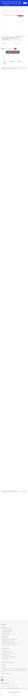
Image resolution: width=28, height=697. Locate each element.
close (25, 3)
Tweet (4, 61)
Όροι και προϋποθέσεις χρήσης (8, 641)
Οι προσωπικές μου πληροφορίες (9, 657)
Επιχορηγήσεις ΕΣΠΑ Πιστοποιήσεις (9, 645)
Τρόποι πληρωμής (5, 635)
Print (3, 56)
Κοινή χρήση (11, 61)
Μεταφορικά (4, 637)
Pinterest (5, 63)
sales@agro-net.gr (8, 673)
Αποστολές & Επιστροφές (7, 631)
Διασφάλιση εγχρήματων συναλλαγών (10, 643)
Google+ (19, 61)
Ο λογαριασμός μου (5, 648)
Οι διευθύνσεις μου (6, 655)
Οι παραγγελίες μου (6, 651)
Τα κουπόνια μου (5, 659)
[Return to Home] (1, 11)
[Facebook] (2, 680)
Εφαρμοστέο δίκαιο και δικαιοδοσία (9, 639)
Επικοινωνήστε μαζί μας (7, 629)
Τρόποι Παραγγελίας (6, 633)
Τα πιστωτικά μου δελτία (7, 653)
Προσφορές (4, 627)
